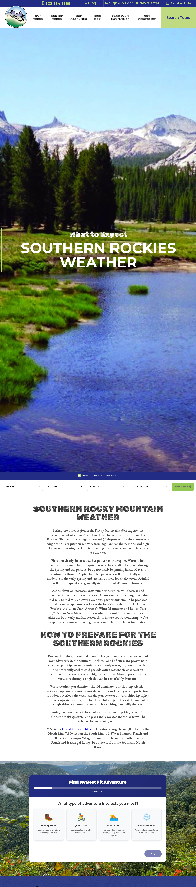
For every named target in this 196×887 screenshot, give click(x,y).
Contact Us (181, 3)
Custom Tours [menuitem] (57, 17)
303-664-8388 (58, 3)
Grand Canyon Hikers (77, 729)
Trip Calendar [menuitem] (78, 17)
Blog (92, 3)
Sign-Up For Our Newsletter (134, 3)
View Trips (181, 486)
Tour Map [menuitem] (97, 17)
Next (153, 854)
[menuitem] (38, 17)
